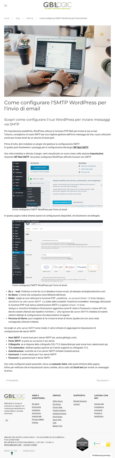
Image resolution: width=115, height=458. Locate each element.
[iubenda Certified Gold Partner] (102, 444)
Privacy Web (58, 407)
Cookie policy (29, 451)
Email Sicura (58, 417)
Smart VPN (57, 420)
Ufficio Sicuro (58, 401)
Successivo (102, 380)
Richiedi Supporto (80, 401)
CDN (55, 423)
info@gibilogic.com (12, 445)
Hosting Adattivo (59, 410)
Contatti (76, 404)
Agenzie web (37, 416)
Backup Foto (57, 426)
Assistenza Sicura (60, 414)
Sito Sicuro (57, 404)
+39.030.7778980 (30, 445)
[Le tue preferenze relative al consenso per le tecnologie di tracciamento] (101, 455)
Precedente (12, 380)
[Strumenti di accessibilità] (12, 453)
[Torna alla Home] (57, 5)
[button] (5, 5)
